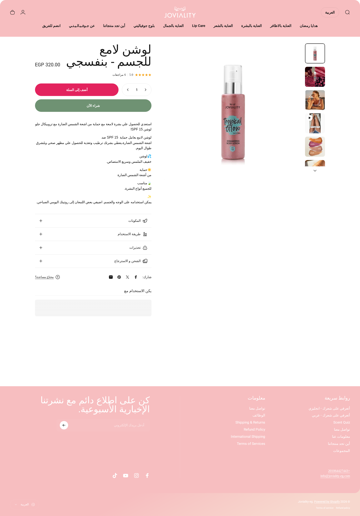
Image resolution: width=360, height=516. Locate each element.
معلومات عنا (341, 436)
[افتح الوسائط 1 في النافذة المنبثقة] (233, 112)
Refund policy (343, 508)
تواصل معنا (342, 429)
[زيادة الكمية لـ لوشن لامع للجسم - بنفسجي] (127, 90)
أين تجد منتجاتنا (339, 444)
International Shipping (248, 436)
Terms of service (325, 508)
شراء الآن (93, 106)
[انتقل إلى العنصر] (315, 53)
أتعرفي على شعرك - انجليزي (329, 408)
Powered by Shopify (327, 501)
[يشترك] (64, 425)
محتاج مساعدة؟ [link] (44, 277)
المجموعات (341, 451)
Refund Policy (254, 429)
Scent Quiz (341, 422)
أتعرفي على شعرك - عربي (331, 415)
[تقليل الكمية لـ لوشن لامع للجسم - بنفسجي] (146, 90)
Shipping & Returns (250, 422)
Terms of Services (251, 444)
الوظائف (258, 415)
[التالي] (175, 121)
